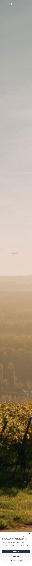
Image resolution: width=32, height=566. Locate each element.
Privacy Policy (18, 564)
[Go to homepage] (11, 4)
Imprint (23, 564)
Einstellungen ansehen (16, 560)
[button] (29, 533)
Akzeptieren (16, 551)
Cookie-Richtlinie (10, 564)
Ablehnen (16, 556)
